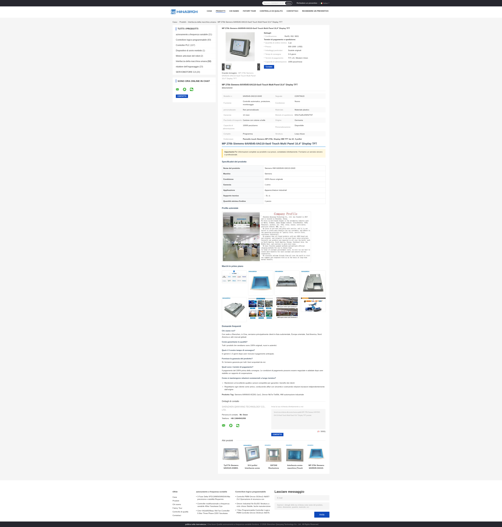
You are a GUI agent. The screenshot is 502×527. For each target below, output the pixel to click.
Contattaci (292, 11)
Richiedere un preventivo (307, 3)
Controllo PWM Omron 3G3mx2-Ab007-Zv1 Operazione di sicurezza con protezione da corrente (253, 498)
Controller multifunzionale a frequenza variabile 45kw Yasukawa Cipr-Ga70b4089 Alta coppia (213, 505)
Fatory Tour (249, 11)
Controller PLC (183, 45)
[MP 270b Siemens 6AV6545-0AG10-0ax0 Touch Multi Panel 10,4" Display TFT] (316, 453)
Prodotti (220, 11)
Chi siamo (234, 11)
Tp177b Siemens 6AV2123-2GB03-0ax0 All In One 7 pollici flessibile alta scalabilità (231, 466)
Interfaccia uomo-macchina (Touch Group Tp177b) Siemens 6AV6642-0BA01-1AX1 (295, 466)
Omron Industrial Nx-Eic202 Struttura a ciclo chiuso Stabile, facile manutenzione (253, 505)
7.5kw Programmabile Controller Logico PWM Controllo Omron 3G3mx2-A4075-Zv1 (253, 512)
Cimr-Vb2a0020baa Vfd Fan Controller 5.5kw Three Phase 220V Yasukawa (213, 512)
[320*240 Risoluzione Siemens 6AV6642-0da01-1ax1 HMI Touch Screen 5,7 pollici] (273, 453)
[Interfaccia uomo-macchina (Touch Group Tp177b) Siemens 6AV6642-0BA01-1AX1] (295, 453)
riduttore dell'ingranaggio (187, 67)
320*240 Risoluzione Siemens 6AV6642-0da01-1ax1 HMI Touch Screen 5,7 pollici (273, 466)
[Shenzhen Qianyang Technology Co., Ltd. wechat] (193, 89)
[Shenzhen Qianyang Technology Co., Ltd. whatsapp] (186, 89)
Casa (209, 11)
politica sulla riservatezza (195, 524)
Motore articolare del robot (188, 56)
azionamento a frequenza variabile (192, 34)
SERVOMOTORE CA (186, 72)
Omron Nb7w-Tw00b (270, 394)
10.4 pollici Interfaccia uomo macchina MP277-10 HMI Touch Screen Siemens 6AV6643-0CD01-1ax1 (252, 466)
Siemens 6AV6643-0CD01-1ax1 (248, 394)
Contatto (269, 67)
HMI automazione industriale (292, 394)
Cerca (288, 3)
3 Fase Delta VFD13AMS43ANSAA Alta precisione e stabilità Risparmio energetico (213, 498)
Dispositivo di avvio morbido (189, 50)
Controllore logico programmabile (191, 40)
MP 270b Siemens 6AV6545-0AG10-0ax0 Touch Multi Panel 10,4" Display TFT (239, 76)
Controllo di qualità (271, 11)
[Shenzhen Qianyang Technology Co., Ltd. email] (179, 89)
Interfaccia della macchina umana (202, 22)
